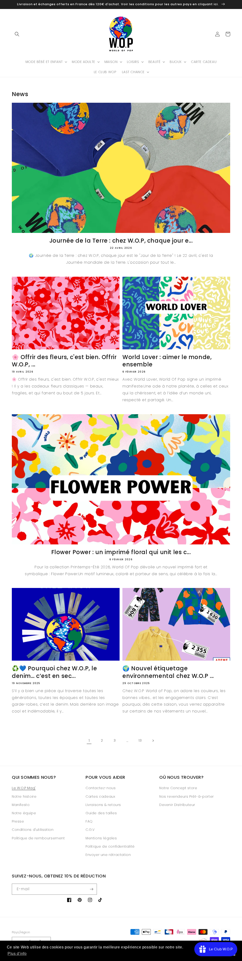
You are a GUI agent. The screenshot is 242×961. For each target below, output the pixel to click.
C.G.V (90, 829)
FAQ (89, 821)
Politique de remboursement (38, 838)
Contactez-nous (101, 788)
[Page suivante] (153, 740)
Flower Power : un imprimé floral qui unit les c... (121, 552)
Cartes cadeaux (100, 796)
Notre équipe (24, 813)
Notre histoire (24, 796)
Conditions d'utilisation (32, 829)
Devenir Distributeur (177, 804)
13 (140, 740)
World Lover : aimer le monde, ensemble (167, 360)
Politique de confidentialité (110, 846)
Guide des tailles (101, 813)
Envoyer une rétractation (108, 854)
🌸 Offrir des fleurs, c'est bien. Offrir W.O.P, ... (64, 360)
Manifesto (21, 804)
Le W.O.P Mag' (24, 788)
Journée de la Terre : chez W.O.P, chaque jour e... (121, 240)
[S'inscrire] (91, 889)
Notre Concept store (178, 788)
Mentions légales (101, 838)
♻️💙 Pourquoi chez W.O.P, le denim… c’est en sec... (54, 672)
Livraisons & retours (103, 804)
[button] (17, 34)
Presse (18, 821)
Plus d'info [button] (17, 954)
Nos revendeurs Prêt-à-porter (186, 796)
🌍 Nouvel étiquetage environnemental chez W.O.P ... (168, 672)
